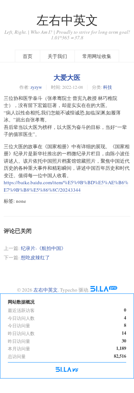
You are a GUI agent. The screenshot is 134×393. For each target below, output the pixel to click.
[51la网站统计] (103, 289)
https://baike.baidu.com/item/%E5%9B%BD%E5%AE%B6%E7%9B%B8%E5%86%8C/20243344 (66, 186)
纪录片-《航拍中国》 (43, 248)
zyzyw (36, 87)
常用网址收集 (96, 56)
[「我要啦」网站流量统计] (67, 370)
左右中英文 (67, 20)
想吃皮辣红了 (35, 257)
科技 (107, 87)
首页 (27, 56)
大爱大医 (67, 77)
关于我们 (57, 56)
